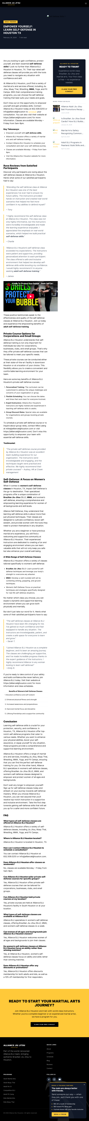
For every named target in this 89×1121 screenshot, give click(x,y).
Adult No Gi (7, 1086)
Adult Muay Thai (9, 1082)
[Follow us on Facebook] (49, 1079)
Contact (49, 1068)
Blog (48, 1060)
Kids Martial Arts (9, 1098)
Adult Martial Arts (9, 1079)
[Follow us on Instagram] (54, 1079)
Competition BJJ (9, 1090)
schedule (32, 112)
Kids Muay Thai (8, 1102)
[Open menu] (86, 3)
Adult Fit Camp (8, 1094)
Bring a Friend (60, 1114)
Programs (50, 1053)
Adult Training (10, 22)
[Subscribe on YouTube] (60, 1079)
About (49, 1049)
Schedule (50, 1057)
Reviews (50, 1064)
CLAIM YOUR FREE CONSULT (69, 90)
